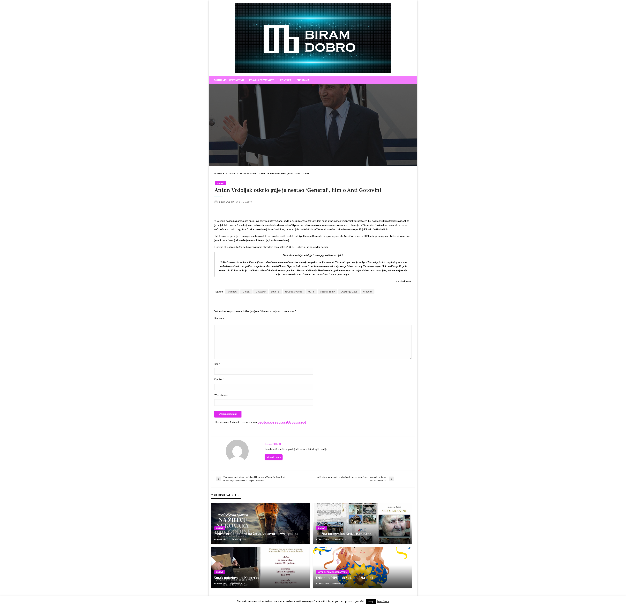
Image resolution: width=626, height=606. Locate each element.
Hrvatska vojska (293, 291)
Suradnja (303, 80)
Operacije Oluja (349, 291)
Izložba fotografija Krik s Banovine (343, 534)
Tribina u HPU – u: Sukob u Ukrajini (344, 578)
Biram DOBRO (226, 201)
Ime (217, 363)
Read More (383, 601)
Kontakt (285, 80)
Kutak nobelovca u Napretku (236, 578)
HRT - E (275, 291)
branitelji (232, 291)
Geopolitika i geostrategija (332, 572)
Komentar (219, 318)
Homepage (219, 173)
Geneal (246, 291)
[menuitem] (228, 80)
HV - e (311, 291)
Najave (232, 173)
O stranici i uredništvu (229, 80)
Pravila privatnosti (262, 80)
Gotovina (261, 291)
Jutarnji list (294, 229)
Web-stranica (221, 394)
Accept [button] (371, 601)
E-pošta (219, 379)
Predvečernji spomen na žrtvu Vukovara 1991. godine (256, 534)
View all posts (274, 457)
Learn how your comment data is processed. (282, 421)
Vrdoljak (367, 291)
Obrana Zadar (327, 291)
